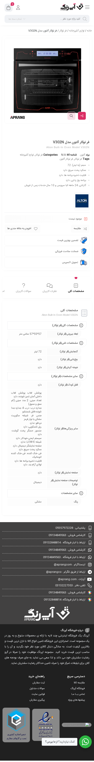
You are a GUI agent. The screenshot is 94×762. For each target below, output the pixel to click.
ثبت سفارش (38, 683)
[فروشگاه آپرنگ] (71, 7)
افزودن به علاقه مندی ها (19, 229)
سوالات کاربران (23, 291)
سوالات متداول (37, 689)
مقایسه (77, 229)
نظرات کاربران (49, 291)
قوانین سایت (38, 694)
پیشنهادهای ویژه (76, 700)
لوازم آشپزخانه (76, 30)
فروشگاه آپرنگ (77, 689)
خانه (89, 30)
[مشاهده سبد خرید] (8, 8)
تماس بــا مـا (78, 694)
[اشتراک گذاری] (82, 116)
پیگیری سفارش (37, 700)
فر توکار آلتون (66, 159)
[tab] (76, 288)
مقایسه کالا (79, 683)
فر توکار (63, 30)
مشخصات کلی (76, 291)
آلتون (82, 155)
